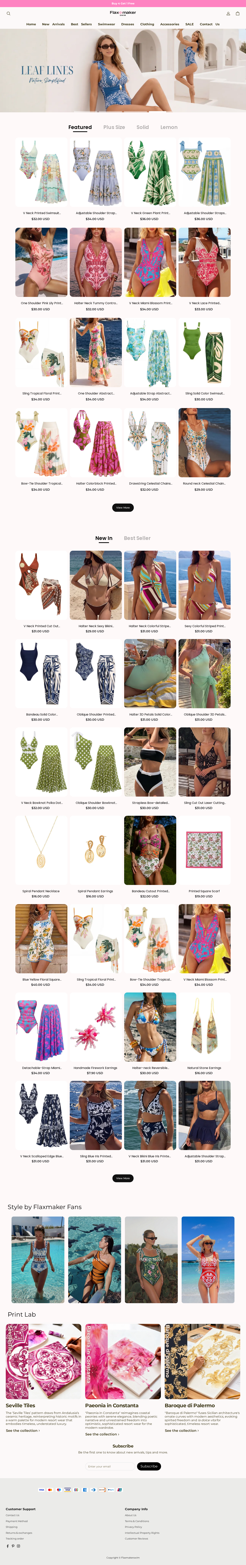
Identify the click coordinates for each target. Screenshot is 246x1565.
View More (123, 507)
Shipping (11, 1527)
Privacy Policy (133, 1527)
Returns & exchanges (19, 1532)
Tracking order (15, 1538)
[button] (8, 13)
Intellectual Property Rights (142, 1532)
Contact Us (12, 1515)
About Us (130, 1515)
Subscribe (149, 1466)
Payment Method (17, 1521)
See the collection (21, 1431)
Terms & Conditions (137, 1521)
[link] (106, 24)
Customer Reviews (136, 1538)
